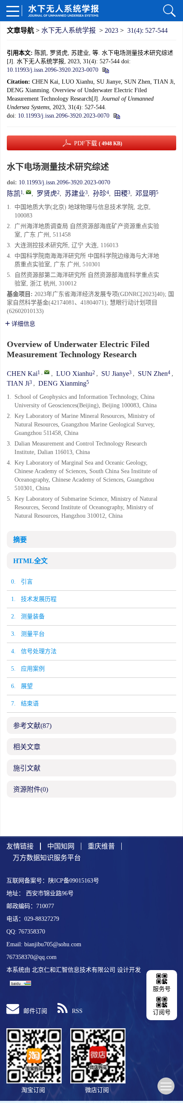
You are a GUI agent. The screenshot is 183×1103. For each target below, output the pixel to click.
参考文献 (32, 725)
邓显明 (145, 193)
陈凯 (13, 193)
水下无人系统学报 (68, 30)
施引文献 (26, 768)
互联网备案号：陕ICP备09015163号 (52, 880)
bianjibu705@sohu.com (52, 944)
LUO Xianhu (74, 373)
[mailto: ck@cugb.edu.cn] (47, 372)
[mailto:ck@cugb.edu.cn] (28, 192)
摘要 (20, 539)
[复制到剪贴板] (105, 70)
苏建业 (75, 193)
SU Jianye (115, 373)
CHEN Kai (22, 373)
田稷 (121, 193)
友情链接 (20, 846)
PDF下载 (98, 143)
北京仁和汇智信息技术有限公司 (73, 970)
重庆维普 (101, 846)
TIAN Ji (18, 383)
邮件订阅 (35, 1011)
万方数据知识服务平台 (47, 857)
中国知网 (60, 846)
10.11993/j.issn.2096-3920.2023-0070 (52, 70)
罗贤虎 (47, 193)
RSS (77, 1011)
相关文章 (26, 746)
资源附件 (30, 789)
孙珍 (99, 193)
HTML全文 (30, 560)
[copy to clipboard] (116, 116)
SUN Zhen (153, 373)
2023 (111, 30)
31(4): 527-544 (147, 30)
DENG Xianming (62, 383)
